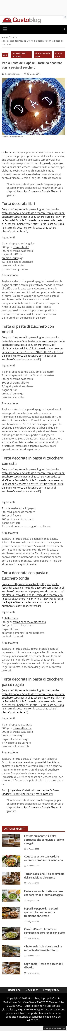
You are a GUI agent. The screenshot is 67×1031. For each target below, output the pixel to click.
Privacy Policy (51, 990)
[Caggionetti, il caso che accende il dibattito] (11, 968)
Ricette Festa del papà (42, 55)
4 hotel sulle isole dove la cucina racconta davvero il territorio (43, 948)
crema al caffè (21, 247)
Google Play (48, 191)
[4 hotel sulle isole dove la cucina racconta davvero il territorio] (11, 951)
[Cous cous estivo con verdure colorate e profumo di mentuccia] (11, 861)
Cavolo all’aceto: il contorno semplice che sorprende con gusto (44, 930)
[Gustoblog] (21, 20)
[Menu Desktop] (5, 29)
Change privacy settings (54, 1028)
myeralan (15, 790)
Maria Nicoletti (44, 794)
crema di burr (10, 258)
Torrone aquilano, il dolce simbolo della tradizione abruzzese (44, 875)
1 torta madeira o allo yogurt (19, 508)
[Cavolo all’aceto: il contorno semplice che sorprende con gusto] (11, 933)
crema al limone (22, 728)
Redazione (14, 990)
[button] (64, 29)
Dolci (5, 54)
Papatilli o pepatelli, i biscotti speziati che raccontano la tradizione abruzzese (41, 912)
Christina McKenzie (33, 790)
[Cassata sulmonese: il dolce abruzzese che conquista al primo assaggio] (11, 840)
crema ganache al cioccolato (29, 622)
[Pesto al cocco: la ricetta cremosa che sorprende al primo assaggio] (11, 896)
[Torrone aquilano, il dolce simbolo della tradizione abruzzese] (11, 878)
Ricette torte (58, 55)
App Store (30, 191)
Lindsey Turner (11, 794)
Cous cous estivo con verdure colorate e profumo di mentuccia (43, 858)
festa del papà (13, 152)
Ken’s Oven (52, 790)
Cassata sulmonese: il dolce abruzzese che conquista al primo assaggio (44, 839)
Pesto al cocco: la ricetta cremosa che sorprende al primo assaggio (43, 893)
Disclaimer (32, 990)
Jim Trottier (28, 794)
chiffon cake (11, 618)
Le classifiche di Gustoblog (19, 55)
